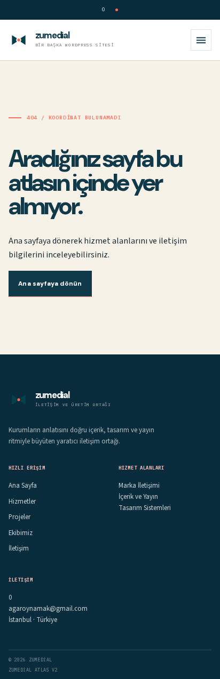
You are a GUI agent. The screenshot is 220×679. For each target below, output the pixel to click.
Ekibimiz (21, 533)
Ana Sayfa (23, 485)
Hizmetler (22, 501)
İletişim (19, 548)
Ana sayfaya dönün (50, 283)
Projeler (19, 517)
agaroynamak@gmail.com (48, 608)
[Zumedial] (19, 40)
